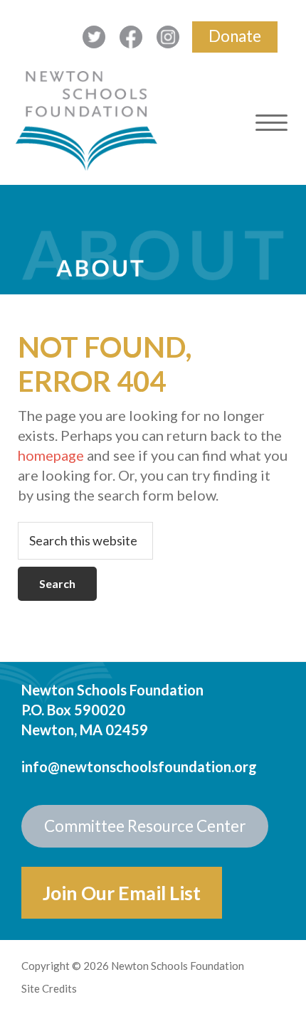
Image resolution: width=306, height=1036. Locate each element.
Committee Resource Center (145, 825)
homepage (51, 455)
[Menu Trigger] (271, 122)
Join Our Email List (122, 892)
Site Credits (49, 988)
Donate (235, 36)
